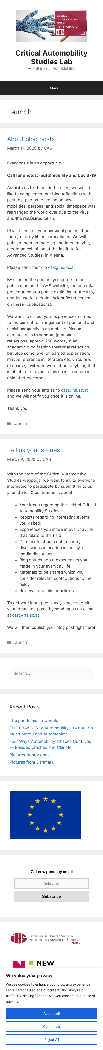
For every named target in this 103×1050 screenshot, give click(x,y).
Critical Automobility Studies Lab (51, 57)
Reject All (51, 1039)
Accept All (51, 1014)
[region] (51, 1009)
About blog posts (31, 139)
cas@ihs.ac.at (61, 267)
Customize (51, 1027)
